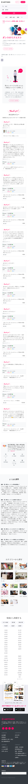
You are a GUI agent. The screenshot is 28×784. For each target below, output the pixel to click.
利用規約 (4, 737)
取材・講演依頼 (18, 751)
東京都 (13, 622)
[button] (6, 456)
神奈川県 (21, 622)
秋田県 (5, 638)
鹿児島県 (20, 672)
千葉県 (5, 651)
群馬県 (5, 648)
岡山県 (5, 666)
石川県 (19, 632)
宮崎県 (19, 670)
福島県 (5, 642)
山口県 (5, 670)
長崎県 (19, 664)
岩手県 (5, 634)
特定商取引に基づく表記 (7, 739)
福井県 (19, 634)
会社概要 (4, 735)
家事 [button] (18, 17)
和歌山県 (6, 660)
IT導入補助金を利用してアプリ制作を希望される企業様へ (20, 755)
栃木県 (5, 646)
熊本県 (19, 666)
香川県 (5, 674)
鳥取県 (5, 662)
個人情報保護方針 (6, 741)
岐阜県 (19, 640)
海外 (20, 676)
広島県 (5, 668)
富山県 (19, 630)
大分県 (19, 668)
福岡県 (19, 660)
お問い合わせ (5, 751)
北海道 (5, 630)
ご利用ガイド (5, 747)
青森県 (5, 632)
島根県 (5, 664)
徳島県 (5, 672)
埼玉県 (5, 625)
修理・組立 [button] (12, 17)
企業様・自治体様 (19, 747)
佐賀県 (19, 662)
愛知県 (19, 644)
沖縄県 (19, 674)
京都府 (19, 625)
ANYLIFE (17, 735)
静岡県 (19, 642)
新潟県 (5, 653)
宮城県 (5, 636)
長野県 (19, 638)
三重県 (19, 646)
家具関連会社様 (18, 749)
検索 (14, 13)
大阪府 (12, 625)
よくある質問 (5, 749)
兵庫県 (5, 656)
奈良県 (5, 658)
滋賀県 (19, 648)
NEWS (16, 737)
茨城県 (5, 644)
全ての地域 (5, 622)
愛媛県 (19, 656)
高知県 (19, 658)
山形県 (5, 640)
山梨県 (19, 636)
